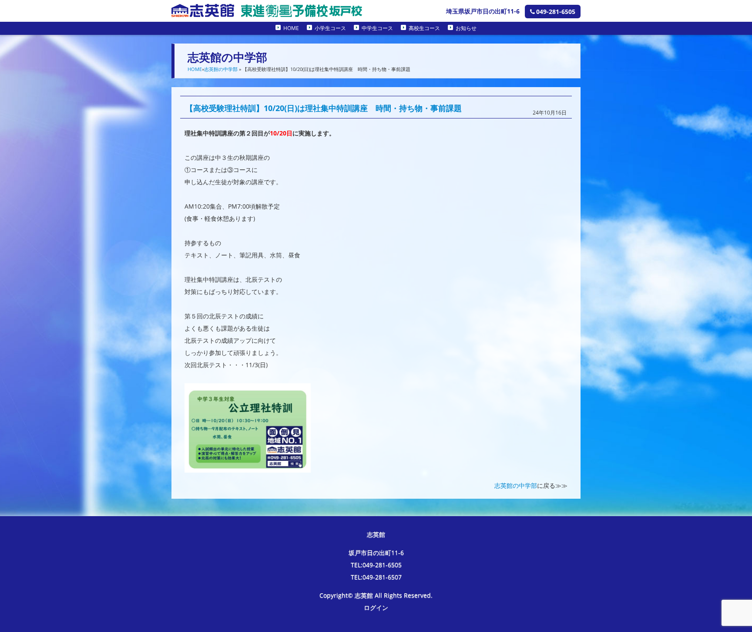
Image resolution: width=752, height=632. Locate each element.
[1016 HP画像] (248, 466)
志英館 (376, 534)
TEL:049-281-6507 (376, 577)
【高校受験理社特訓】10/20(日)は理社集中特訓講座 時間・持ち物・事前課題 (323, 108)
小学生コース (330, 28)
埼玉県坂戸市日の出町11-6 (483, 11)
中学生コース (377, 28)
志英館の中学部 (221, 69)
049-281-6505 (555, 11)
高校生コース (424, 28)
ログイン (376, 607)
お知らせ (466, 28)
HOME (291, 28)
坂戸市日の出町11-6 (376, 552)
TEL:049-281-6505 (376, 565)
